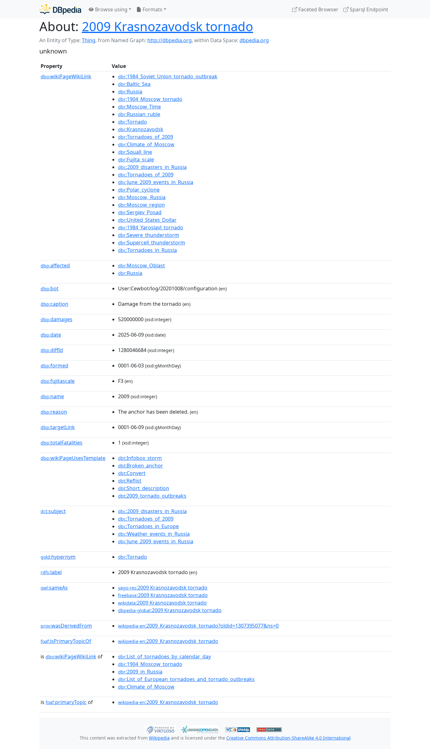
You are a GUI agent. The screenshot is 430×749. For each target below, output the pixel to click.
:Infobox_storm (140, 458)
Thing (88, 40)
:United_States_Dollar (147, 219)
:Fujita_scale (136, 159)
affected (55, 265)
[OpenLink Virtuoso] (160, 728)
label (51, 572)
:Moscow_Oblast (141, 265)
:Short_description (143, 488)
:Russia (130, 91)
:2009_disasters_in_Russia (152, 167)
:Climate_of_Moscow (146, 144)
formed (54, 365)
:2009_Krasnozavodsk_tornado (168, 641)
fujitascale (58, 380)
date (51, 334)
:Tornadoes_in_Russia (147, 250)
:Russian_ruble (139, 114)
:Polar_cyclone (139, 189)
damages (56, 319)
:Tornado (132, 121)
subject (53, 511)
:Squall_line (135, 151)
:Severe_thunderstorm (148, 235)
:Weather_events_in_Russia (154, 533)
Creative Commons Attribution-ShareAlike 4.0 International (288, 738)
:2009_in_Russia (140, 671)
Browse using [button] (110, 9)
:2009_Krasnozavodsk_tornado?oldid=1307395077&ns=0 (198, 625)
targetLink (58, 427)
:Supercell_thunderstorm (151, 242)
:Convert (131, 473)
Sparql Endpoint (368, 9)
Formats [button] (151, 9)
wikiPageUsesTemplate (73, 458)
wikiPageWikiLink (66, 76)
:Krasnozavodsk (140, 129)
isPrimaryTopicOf (66, 641)
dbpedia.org (254, 40)
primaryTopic (66, 702)
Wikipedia (159, 738)
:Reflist (129, 480)
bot (50, 288)
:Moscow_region (141, 204)
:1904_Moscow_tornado (150, 99)
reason (54, 411)
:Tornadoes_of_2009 (145, 136)
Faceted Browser (317, 9)
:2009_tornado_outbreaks (152, 495)
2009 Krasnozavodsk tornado (167, 26)
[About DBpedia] (60, 9)
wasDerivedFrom (66, 625)
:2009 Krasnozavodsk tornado (162, 587)
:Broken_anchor (140, 465)
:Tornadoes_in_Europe (148, 526)
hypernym (58, 556)
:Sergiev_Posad (139, 212)
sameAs (54, 587)
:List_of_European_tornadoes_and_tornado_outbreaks (186, 679)
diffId (52, 350)
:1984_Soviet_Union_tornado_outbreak (168, 76)
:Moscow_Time (139, 106)
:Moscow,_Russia (142, 197)
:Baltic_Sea (134, 84)
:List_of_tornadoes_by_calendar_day (164, 656)
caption (54, 303)
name (52, 396)
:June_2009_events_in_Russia (155, 182)
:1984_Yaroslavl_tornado (150, 227)
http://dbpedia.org (169, 40)
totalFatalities (61, 442)
